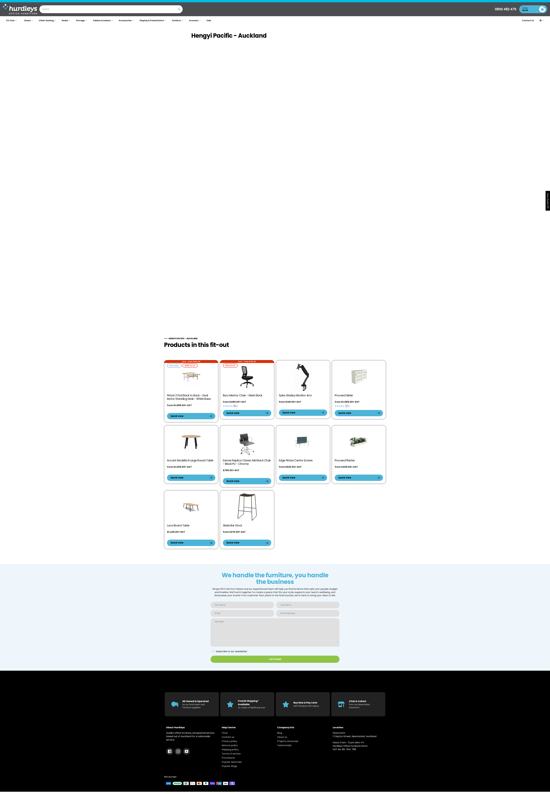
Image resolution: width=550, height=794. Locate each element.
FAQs (225, 733)
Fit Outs (10, 20)
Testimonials (284, 745)
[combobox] (111, 9)
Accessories (125, 20)
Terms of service (231, 753)
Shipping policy (230, 749)
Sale (209, 20)
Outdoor (176, 20)
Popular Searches (232, 762)
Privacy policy (229, 741)
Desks (65, 20)
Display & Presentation (152, 20)
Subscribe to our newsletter (231, 651)
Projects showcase (287, 741)
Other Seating (46, 20)
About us (282, 737)
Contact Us (528, 20)
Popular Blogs (229, 766)
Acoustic (194, 20)
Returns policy (230, 745)
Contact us (228, 737)
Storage (80, 20)
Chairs (27, 20)
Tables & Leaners (102, 20)
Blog (279, 733)
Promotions (228, 757)
